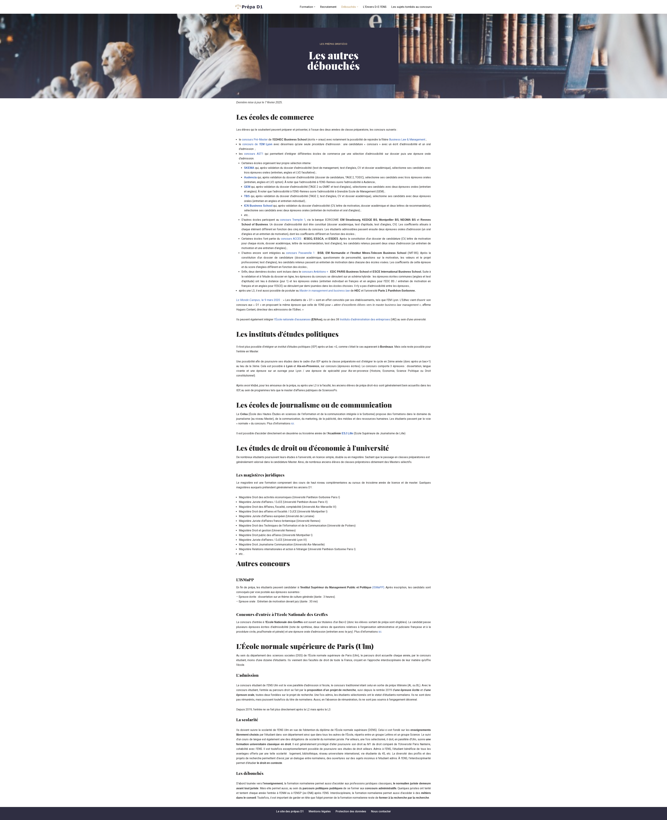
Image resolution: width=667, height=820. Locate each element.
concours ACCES (291, 238)
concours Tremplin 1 (292, 219)
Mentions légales (320, 811)
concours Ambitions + (315, 271)
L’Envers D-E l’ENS (374, 7)
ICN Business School (258, 205)
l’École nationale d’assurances (292, 319)
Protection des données (351, 811)
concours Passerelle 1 (300, 253)
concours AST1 (253, 153)
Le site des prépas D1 (290, 811)
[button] (314, 6)
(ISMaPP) (378, 587)
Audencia (250, 177)
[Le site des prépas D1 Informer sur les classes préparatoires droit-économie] (249, 7)
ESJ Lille (347, 433)
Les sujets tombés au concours (411, 7)
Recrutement (328, 7)
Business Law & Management (407, 139)
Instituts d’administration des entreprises (365, 319)
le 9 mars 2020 (258, 300)
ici (292, 423)
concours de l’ (257, 144)
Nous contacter (381, 811)
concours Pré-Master (255, 139)
